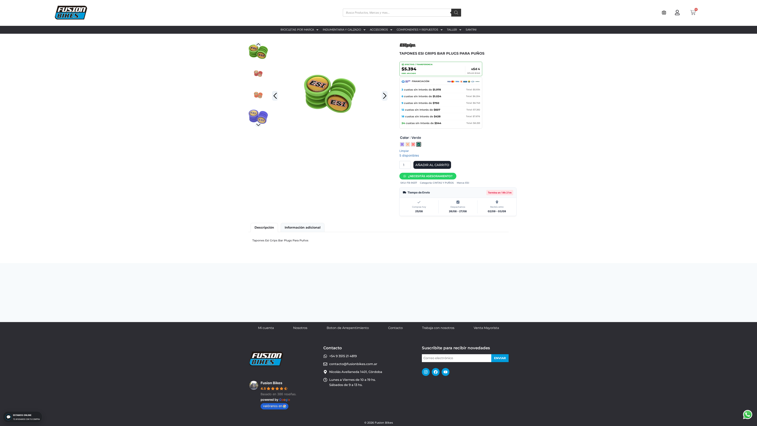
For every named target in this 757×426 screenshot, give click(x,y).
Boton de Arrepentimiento (348, 328)
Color (404, 138)
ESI (467, 182)
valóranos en (272, 406)
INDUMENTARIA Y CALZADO (342, 29)
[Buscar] (456, 13)
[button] (385, 96)
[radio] (402, 144)
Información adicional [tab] (303, 227)
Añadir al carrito (432, 165)
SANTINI (471, 29)
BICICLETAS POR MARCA (297, 29)
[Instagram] (426, 372)
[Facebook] (436, 372)
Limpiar (404, 150)
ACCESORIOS (379, 29)
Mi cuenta (266, 328)
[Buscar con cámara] (664, 12)
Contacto (395, 328)
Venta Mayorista (486, 328)
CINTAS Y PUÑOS (443, 182)
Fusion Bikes (271, 383)
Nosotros (300, 328)
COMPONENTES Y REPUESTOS (417, 29)
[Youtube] (445, 372)
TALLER (452, 29)
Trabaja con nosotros (438, 328)
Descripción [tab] (264, 227)
